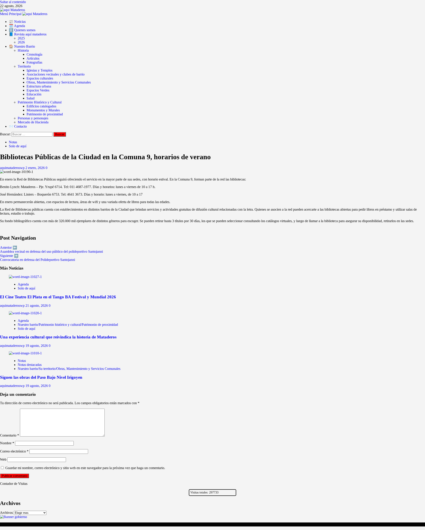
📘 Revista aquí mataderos (27, 34)
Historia (23, 50)
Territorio (24, 66)
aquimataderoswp (12, 168)
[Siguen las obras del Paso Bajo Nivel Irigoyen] (25, 353)
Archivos (6, 512)
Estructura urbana (39, 86)
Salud (31, 98)
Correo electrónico (14, 451)
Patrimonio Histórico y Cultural (40, 102)
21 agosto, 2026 (37, 305)
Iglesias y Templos (39, 70)
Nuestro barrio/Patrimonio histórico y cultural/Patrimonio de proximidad (68, 324)
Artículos (33, 58)
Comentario (9, 435)
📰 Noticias (17, 21)
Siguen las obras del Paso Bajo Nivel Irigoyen (41, 377)
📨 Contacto (18, 126)
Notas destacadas (30, 365)
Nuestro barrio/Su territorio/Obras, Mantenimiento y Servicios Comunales (69, 369)
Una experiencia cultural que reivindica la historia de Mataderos (58, 337)
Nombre (7, 443)
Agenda (23, 284)
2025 (21, 38)
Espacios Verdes (38, 90)
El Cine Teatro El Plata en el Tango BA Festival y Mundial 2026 (58, 297)
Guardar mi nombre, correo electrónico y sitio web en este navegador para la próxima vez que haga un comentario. (85, 468)
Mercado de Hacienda (33, 122)
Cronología (34, 54)
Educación (34, 94)
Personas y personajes (33, 118)
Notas (13, 142)
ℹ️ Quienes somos (22, 30)
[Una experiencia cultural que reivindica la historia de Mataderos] (25, 313)
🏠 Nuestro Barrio (22, 46)
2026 (21, 42)
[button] (11, 14)
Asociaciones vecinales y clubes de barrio (56, 74)
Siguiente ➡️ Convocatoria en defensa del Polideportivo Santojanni (37, 258)
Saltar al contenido (13, 2)
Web (3, 459)
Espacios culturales (40, 78)
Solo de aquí (17, 146)
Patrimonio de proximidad (45, 114)
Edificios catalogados (41, 106)
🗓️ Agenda (17, 26)
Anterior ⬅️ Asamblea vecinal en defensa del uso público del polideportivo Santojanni (51, 249)
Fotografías (34, 62)
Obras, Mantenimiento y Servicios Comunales (59, 82)
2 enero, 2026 (35, 168)
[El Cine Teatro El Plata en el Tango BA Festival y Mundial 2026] (25, 277)
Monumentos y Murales (43, 110)
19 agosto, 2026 (37, 346)
